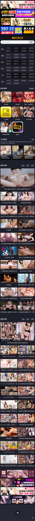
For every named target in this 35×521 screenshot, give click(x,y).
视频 (2, 56)
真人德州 (16, 48)
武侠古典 (31, 74)
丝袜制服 (16, 57)
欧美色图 (23, 67)
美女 (23, 165)
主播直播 (23, 57)
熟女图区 (23, 70)
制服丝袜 (8, 64)
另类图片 (31, 70)
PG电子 (8, 48)
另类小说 (16, 77)
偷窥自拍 (8, 67)
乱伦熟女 (23, 64)
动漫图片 (31, 67)
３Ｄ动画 (31, 54)
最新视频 (3, 165)
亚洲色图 (16, 67)
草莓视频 (23, 80)
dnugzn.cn (17, 38)
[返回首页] (33, 517)
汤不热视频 (31, 80)
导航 (2, 82)
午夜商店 (16, 80)
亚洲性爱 (8, 61)
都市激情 (8, 74)
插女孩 (8, 80)
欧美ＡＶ (23, 54)
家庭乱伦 (16, 74)
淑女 (28, 319)
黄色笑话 (23, 77)
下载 (32, 139)
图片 (2, 69)
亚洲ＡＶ (8, 54)
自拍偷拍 (16, 54)
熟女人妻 (8, 57)
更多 (32, 165)
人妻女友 (23, 74)
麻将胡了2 (8, 51)
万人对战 (23, 48)
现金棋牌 (23, 51)
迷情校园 (8, 77)
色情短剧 (16, 83)
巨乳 (28, 165)
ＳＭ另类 (31, 57)
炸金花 (16, 51)
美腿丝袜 (8, 70)
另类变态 (31, 64)
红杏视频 (8, 83)
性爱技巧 (31, 77)
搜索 (31, 42)
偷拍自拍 (16, 61)
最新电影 (3, 319)
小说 (2, 75)
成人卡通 (23, 61)
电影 (2, 62)
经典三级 (16, 64)
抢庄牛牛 (31, 51)
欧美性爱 (31, 61)
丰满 (23, 319)
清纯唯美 (16, 70)
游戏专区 (31, 48)
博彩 (2, 49)
